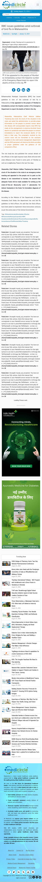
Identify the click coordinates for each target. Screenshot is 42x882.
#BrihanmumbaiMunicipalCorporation (11, 216)
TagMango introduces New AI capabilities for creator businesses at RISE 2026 (25, 653)
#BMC (23, 216)
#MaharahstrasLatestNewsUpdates (14, 214)
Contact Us (19, 850)
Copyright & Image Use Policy (26, 859)
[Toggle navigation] (37, 5)
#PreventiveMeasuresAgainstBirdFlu (28, 219)
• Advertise (9, 17)
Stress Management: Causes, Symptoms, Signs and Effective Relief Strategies (24, 709)
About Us (11, 850)
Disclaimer (31, 863)
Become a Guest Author (26, 855)
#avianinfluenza (5, 221)
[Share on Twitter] (18, 90)
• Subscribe (16, 17)
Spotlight (14, 34)
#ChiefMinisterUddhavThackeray (19, 221)
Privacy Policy (10, 859)
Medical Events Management (16, 863)
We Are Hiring (29, 850)
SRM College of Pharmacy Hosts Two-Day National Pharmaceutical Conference (25, 563)
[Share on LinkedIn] (23, 90)
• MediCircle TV (31, 17)
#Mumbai (26, 214)
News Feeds (12, 855)
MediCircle (6, 34)
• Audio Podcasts (21, 20)
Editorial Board (11, 868)
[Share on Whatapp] (28, 90)
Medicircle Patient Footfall (27, 868)
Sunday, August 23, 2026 (21, 11)
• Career (23, 17)
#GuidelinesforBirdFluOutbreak (9, 219)
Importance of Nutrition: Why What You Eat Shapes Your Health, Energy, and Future (25, 701)
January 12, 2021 (24, 34)
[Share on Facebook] (13, 90)
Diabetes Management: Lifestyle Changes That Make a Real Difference (24, 645)
